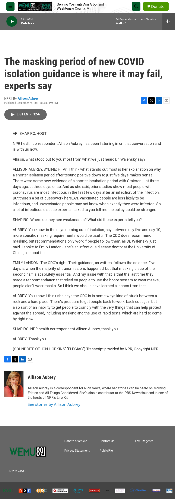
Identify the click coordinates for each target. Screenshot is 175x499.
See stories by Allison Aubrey (54, 404)
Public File (106, 450)
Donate (157, 6)
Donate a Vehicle (75, 441)
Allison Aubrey (28, 98)
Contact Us (107, 441)
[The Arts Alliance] (156, 491)
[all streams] (168, 21)
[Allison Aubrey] (13, 384)
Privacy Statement (77, 450)
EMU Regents (144, 441)
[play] (11, 21)
